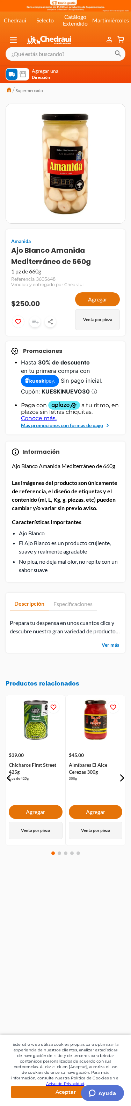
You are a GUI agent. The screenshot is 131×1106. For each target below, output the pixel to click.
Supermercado (29, 90)
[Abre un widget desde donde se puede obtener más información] (102, 1093)
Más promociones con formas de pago (62, 425)
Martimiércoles (110, 20)
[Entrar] (110, 40)
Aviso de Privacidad (65, 1083)
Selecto (45, 20)
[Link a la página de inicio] (9, 90)
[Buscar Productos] (118, 54)
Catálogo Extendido (75, 19)
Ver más (110, 645)
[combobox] (65, 54)
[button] (13, 40)
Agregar (97, 299)
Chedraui (15, 20)
